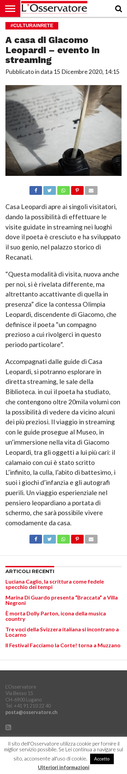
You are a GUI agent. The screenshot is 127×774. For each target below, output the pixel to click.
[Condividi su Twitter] (49, 188)
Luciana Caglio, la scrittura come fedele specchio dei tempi (54, 584)
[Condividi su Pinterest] (77, 188)
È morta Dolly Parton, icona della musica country (55, 616)
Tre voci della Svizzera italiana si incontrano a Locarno (62, 632)
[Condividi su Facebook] (35, 188)
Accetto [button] (102, 758)
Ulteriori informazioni (63, 767)
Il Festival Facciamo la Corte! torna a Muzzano (63, 645)
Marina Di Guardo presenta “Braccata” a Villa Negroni (61, 600)
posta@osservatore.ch (31, 712)
